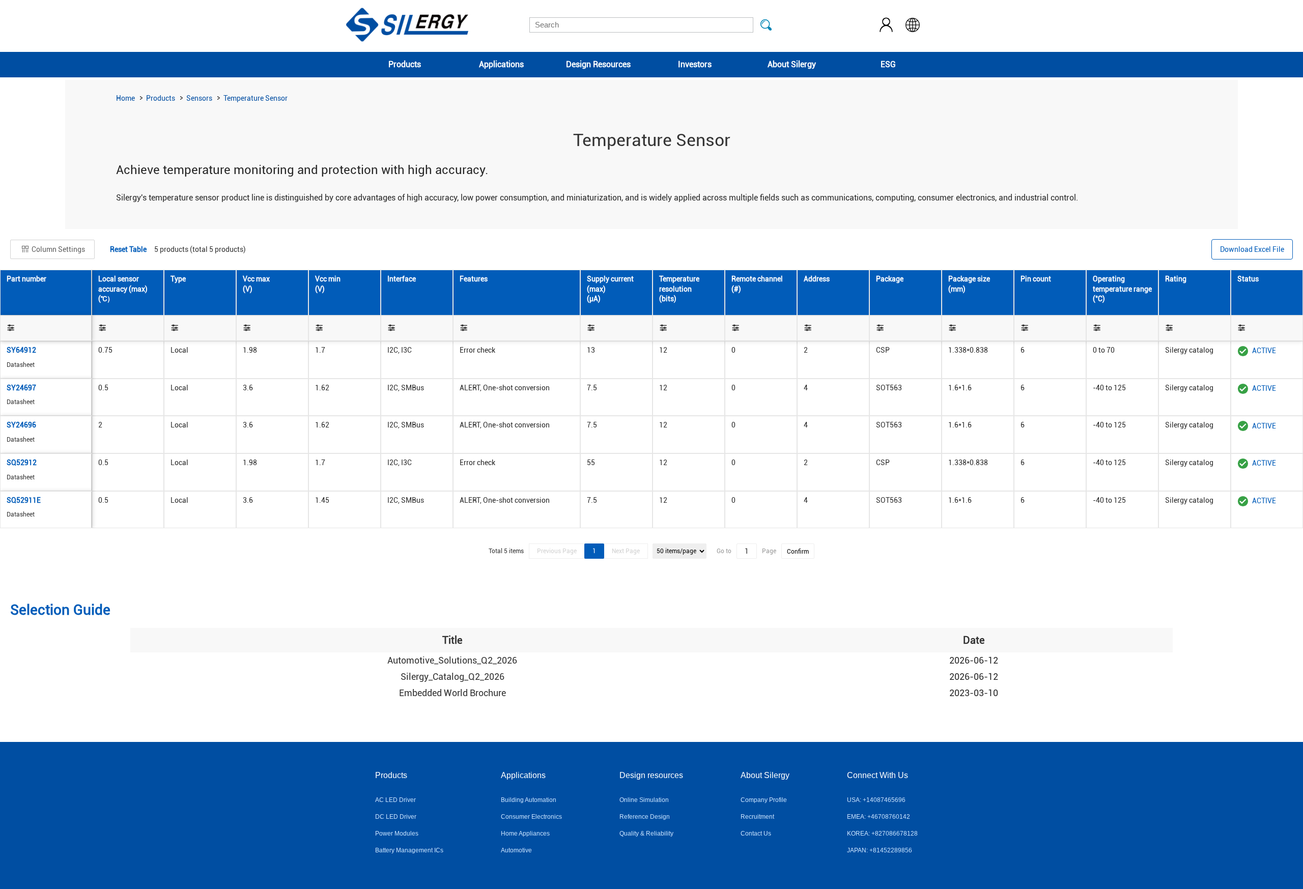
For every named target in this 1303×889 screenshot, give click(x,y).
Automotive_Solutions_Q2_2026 (452, 660)
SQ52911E (24, 500)
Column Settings (57, 249)
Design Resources (598, 64)
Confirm (798, 551)
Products (404, 64)
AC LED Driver (395, 800)
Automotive (516, 850)
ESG (888, 64)
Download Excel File (1252, 249)
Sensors (199, 98)
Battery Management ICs (409, 850)
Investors (695, 64)
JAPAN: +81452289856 (879, 850)
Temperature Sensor (255, 98)
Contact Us (756, 833)
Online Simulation (644, 800)
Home (125, 98)
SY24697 (21, 388)
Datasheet (21, 364)
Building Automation (528, 800)
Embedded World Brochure (452, 692)
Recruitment (757, 816)
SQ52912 (22, 462)
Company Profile (764, 800)
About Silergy (792, 64)
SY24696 (21, 425)
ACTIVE (1264, 351)
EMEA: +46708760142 (878, 816)
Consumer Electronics (531, 816)
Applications (501, 64)
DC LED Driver (395, 816)
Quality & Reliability (646, 833)
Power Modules (396, 833)
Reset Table (128, 249)
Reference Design (644, 816)
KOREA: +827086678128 (882, 833)
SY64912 (21, 350)
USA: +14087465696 (876, 800)
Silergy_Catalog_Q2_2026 (452, 676)
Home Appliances (525, 833)
